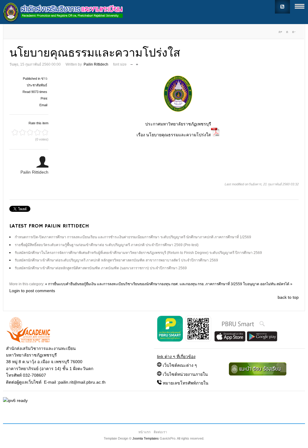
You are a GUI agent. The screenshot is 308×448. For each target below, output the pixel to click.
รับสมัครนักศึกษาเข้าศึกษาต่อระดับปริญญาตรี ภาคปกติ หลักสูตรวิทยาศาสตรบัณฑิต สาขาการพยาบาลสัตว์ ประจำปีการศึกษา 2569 (116, 260)
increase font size (137, 63)
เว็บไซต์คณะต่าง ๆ (180, 365)
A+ (280, 31)
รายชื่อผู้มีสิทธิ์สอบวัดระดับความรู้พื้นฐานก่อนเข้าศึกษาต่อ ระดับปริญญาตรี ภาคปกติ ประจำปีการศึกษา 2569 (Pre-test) (107, 245)
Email (43, 105)
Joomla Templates (145, 438)
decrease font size (131, 63)
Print (44, 98)
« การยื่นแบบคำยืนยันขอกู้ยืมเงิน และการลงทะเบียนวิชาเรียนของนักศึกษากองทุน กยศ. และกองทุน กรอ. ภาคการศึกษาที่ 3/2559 (143, 284)
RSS (282, 7)
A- (293, 31)
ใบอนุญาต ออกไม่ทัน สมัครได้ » (267, 284)
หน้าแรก (144, 432)
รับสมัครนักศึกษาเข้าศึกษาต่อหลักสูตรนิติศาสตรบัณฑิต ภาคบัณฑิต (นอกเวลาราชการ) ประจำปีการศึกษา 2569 (101, 268)
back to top (288, 297)
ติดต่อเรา (160, 432)
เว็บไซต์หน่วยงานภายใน (185, 374)
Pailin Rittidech (96, 64)
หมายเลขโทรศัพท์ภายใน (185, 383)
